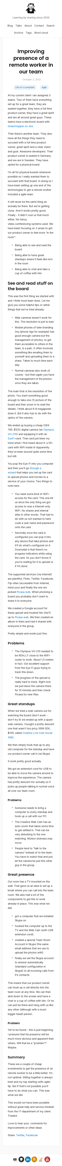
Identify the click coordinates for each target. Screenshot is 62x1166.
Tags (29, 32)
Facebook (32, 1135)
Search (50, 25)
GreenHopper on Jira (20, 126)
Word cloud (41, 32)
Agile (44, 87)
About (28, 25)
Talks (18, 25)
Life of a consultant (24, 87)
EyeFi (11, 438)
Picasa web (23, 591)
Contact (39, 25)
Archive (18, 32)
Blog (10, 25)
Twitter (20, 1135)
